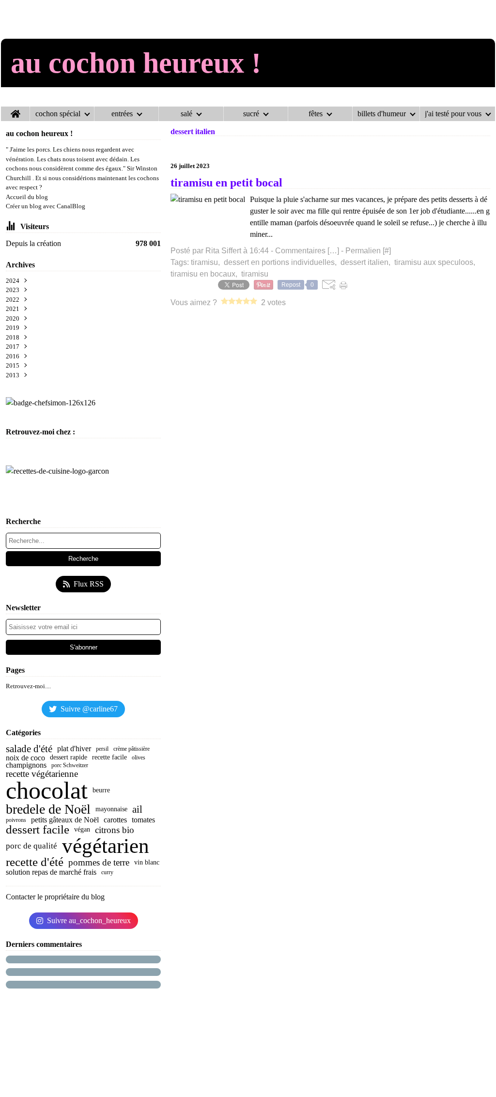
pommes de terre (98, 862)
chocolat (47, 790)
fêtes (316, 114)
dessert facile (37, 830)
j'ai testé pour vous (453, 114)
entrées (122, 114)
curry (107, 872)
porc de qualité (31, 846)
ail (137, 809)
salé (186, 114)
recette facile (109, 757)
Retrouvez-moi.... (28, 686)
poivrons (16, 820)
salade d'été (29, 749)
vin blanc (146, 862)
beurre (101, 790)
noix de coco (25, 758)
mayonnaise (111, 809)
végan (82, 829)
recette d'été (34, 862)
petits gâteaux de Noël (65, 820)
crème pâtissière (131, 749)
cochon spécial (57, 114)
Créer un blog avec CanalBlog (45, 206)
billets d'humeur (381, 114)
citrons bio (114, 829)
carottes (115, 820)
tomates (143, 820)
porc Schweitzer (69, 765)
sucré (251, 114)
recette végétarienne (42, 773)
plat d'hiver (74, 749)
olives (138, 757)
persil (102, 749)
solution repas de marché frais (51, 872)
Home (15, 110)
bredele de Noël (48, 809)
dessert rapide (68, 757)
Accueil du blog (27, 197)
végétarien (105, 846)
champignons (26, 765)
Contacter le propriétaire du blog (55, 897)
